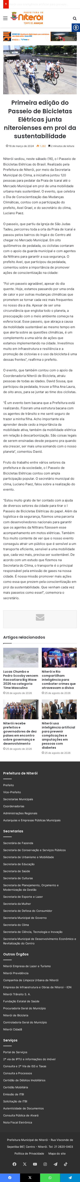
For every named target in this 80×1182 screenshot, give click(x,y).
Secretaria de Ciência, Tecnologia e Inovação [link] (33, 932)
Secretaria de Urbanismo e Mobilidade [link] (28, 857)
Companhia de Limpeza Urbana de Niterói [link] (30, 980)
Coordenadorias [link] (13, 806)
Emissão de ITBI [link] (13, 1094)
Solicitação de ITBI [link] (15, 1101)
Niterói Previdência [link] (15, 973)
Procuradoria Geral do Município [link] (24, 1008)
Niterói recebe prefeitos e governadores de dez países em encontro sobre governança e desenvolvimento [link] (20, 733)
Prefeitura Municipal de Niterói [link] (27, 1140)
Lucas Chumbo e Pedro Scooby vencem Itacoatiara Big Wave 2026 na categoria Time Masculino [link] (20, 679)
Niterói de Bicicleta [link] (15, 1015)
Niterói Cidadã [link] (12, 1029)
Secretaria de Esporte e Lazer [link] (23, 896)
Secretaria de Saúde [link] (16, 871)
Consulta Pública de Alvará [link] (20, 1115)
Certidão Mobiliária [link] (15, 1087)
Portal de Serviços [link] (15, 1052)
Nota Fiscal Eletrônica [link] (17, 1122)
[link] (5, 19)
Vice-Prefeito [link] (12, 792)
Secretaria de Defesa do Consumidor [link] (27, 910)
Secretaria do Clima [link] (16, 924)
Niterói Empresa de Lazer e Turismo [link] (27, 966)
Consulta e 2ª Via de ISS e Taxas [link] (24, 1066)
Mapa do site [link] (56, 1153)
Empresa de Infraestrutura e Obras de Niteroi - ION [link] (37, 987)
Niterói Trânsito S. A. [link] (17, 994)
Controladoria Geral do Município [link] (25, 1022)
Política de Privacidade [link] (31, 1153)
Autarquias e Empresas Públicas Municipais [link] (32, 820)
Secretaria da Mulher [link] (17, 903)
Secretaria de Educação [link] (19, 864)
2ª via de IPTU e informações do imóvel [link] (29, 1059)
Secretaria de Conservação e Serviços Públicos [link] (34, 850)
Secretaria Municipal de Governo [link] (25, 917)
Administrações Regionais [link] (20, 813)
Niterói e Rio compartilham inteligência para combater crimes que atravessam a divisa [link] (59, 679)
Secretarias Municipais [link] (18, 799)
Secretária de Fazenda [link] (18, 843)
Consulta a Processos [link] (17, 1073)
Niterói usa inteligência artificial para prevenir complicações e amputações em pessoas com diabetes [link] (58, 735)
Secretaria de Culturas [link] (18, 878)
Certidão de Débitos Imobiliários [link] (24, 1080)
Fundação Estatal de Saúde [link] (21, 1001)
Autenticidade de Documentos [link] (23, 1108)
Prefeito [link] (8, 785)
